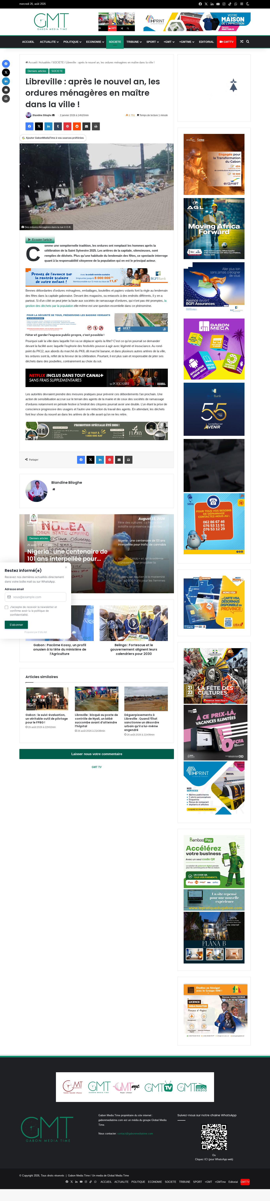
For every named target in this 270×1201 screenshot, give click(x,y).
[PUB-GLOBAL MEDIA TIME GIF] (214, 491)
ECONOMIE (93, 41)
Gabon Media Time (79, 1175)
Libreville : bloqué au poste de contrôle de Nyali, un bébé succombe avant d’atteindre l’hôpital (96, 720)
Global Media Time (118, 1175)
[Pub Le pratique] (214, 909)
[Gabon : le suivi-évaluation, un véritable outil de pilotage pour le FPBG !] (47, 699)
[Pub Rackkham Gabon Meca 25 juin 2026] (214, 378)
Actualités (44, 62)
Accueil (32, 62)
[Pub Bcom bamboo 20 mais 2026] (214, 887)
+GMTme (185, 41)
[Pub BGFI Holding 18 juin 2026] (214, 434)
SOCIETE (115, 41)
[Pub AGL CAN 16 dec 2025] (214, 258)
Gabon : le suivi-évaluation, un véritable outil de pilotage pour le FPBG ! (46, 718)
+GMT (168, 41)
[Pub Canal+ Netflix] (96, 386)
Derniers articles (37, 71)
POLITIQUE (70, 41)
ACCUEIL (28, 41)
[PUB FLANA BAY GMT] (214, 962)
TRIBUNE (133, 41)
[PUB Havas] (214, 314)
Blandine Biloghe (42, 115)
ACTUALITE (48, 41)
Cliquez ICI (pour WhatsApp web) (214, 1159)
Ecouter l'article (42, 239)
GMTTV (228, 41)
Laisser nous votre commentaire (96, 754)
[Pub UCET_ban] (96, 330)
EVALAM (42, 632)
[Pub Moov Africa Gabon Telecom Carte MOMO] (214, 627)
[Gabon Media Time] (51, 21)
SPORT (151, 41)
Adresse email (14, 589)
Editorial (206, 41)
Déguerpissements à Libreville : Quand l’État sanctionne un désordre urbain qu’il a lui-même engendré (141, 722)
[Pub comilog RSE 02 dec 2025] (214, 194)
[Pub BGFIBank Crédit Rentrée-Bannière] (96, 285)
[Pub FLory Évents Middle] (96, 439)
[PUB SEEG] (214, 553)
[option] (96, 553)
